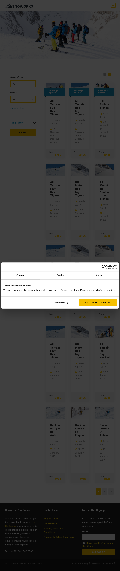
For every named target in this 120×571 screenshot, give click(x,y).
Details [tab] (60, 275)
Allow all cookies (98, 302)
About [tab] (99, 275)
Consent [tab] (20, 275)
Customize (58, 302)
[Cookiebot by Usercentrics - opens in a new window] (104, 267)
